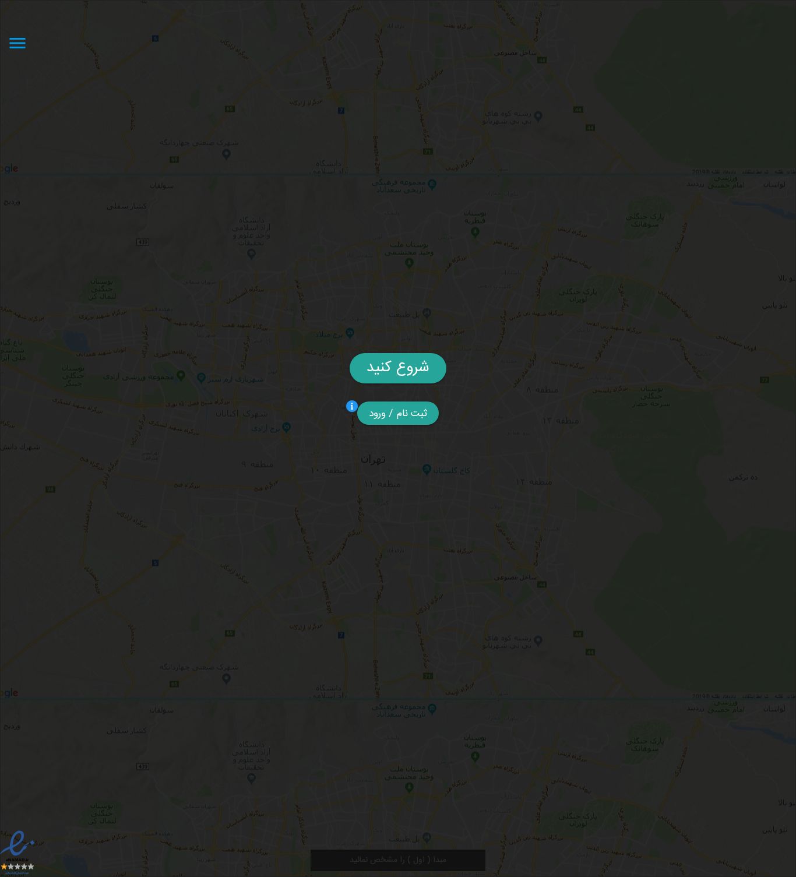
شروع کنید (398, 368)
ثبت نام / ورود (398, 414)
